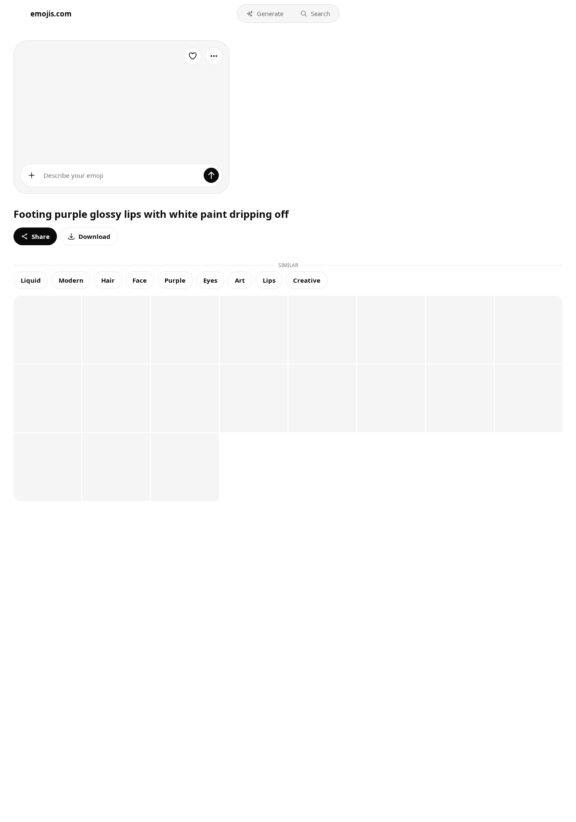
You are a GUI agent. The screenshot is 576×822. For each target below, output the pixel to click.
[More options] (214, 56)
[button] (265, 13)
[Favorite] (193, 56)
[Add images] (31, 175)
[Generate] (211, 175)
